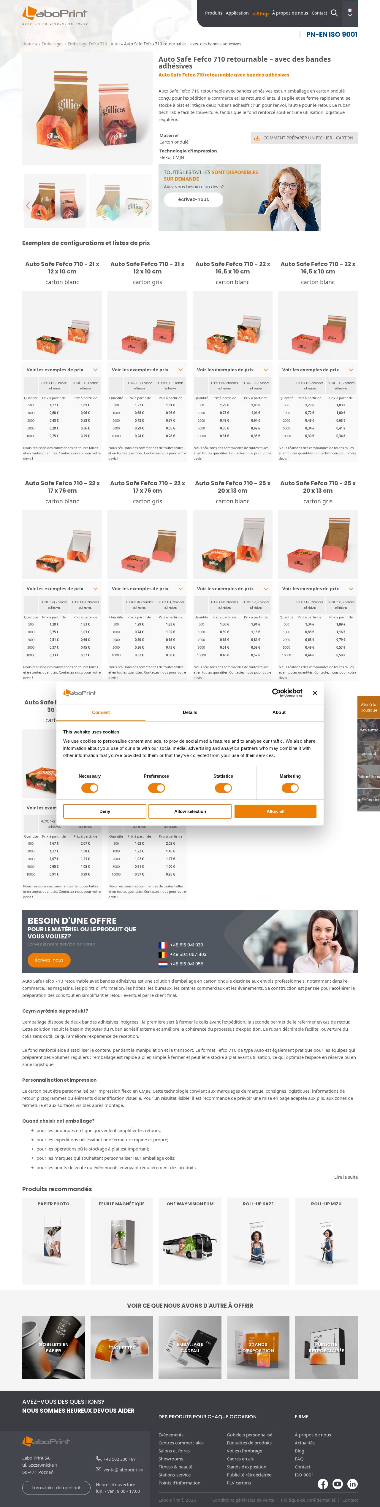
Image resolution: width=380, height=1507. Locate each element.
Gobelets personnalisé (249, 1435)
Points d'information (179, 1483)
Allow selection (190, 811)
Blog (299, 1451)
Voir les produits (258, 1269)
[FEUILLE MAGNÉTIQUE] (122, 1281)
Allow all (275, 811)
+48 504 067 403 (188, 954)
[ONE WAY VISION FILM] (190, 1281)
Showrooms (171, 1459)
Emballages (52, 44)
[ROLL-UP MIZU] (326, 1281)
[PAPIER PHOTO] (53, 1281)
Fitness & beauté (175, 1467)
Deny (104, 811)
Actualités (305, 1443)
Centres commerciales (181, 1443)
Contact (319, 13)
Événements (171, 1435)
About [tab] (279, 712)
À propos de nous (290, 13)
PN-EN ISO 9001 (332, 34)
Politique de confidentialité (308, 1500)
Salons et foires (174, 1451)
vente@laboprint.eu (123, 1470)
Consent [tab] (101, 712)
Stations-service (175, 1475)
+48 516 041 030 (186, 945)
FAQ (299, 1459)
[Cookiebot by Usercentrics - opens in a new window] (277, 692)
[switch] (156, 788)
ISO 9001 (304, 1475)
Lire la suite (54, 1269)
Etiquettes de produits (249, 1443)
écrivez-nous (193, 199)
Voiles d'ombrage (244, 1451)
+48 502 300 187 (120, 1459)
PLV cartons (239, 1483)
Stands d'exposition (246, 1467)
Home (28, 44)
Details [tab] (190, 712)
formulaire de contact (56, 1487)
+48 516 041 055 (186, 964)
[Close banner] (315, 693)
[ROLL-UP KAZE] (258, 1281)
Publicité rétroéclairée (249, 1475)
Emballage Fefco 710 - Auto (94, 44)
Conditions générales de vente (243, 1500)
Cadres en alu (240, 1459)
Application (237, 13)
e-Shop (260, 13)
